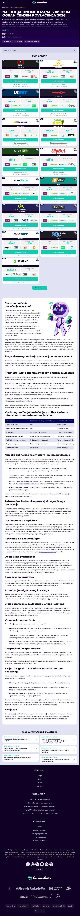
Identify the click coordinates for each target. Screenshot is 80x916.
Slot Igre (39, 786)
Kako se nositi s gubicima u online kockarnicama (40, 813)
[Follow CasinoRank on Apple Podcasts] (51, 864)
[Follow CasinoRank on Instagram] (33, 864)
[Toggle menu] (3, 2)
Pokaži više (38, 288)
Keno (40, 779)
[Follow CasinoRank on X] (37, 864)
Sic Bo (39, 783)
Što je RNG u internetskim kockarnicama (40, 810)
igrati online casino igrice (47, 552)
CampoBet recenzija (20, 172)
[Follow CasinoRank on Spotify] (47, 864)
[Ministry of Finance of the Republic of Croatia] (9, 888)
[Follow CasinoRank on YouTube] (42, 864)
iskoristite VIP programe (44, 693)
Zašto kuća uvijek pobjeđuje (39, 799)
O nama (40, 827)
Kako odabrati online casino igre (40, 803)
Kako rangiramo (40, 837)
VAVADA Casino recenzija (59, 113)
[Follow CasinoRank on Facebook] (28, 864)
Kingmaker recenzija (20, 143)
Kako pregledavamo (39, 834)
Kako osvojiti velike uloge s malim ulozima (39, 806)
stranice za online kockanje (31, 313)
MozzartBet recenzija (58, 84)
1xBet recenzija (21, 113)
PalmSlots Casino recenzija (58, 143)
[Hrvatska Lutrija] (30, 888)
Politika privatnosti (40, 841)
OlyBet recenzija (58, 172)
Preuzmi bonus (20, 81)
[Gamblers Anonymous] (69, 888)
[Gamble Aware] (36, 896)
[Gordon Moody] (55, 888)
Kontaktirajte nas (39, 830)
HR (39, 869)
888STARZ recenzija (20, 84)
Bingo (39, 776)
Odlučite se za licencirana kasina (28, 484)
